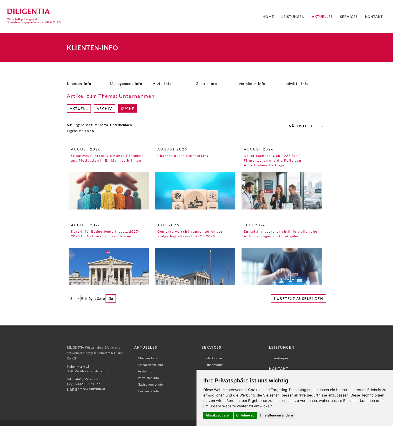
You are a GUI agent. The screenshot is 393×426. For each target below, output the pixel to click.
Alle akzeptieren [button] (218, 415)
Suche (127, 108)
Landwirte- (295, 83)
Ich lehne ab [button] (245, 415)
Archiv (104, 108)
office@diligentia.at (91, 389)
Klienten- (79, 83)
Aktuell (79, 108)
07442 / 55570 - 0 (85, 379)
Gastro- (206, 83)
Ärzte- (162, 83)
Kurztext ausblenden (298, 298)
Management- (126, 83)
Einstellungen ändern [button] (276, 415)
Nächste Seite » (306, 126)
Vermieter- (252, 83)
